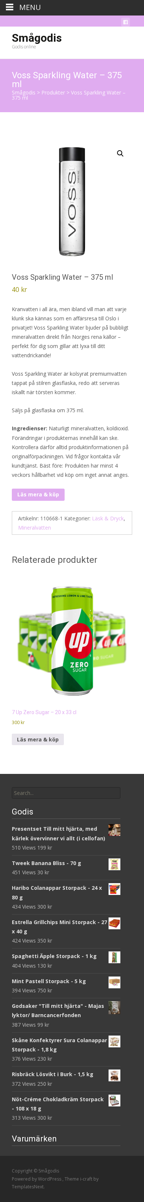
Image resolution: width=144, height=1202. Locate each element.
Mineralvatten (34, 527)
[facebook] (125, 23)
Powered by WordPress (37, 1179)
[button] (120, 153)
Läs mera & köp (38, 494)
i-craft (86, 1179)
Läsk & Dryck (108, 518)
